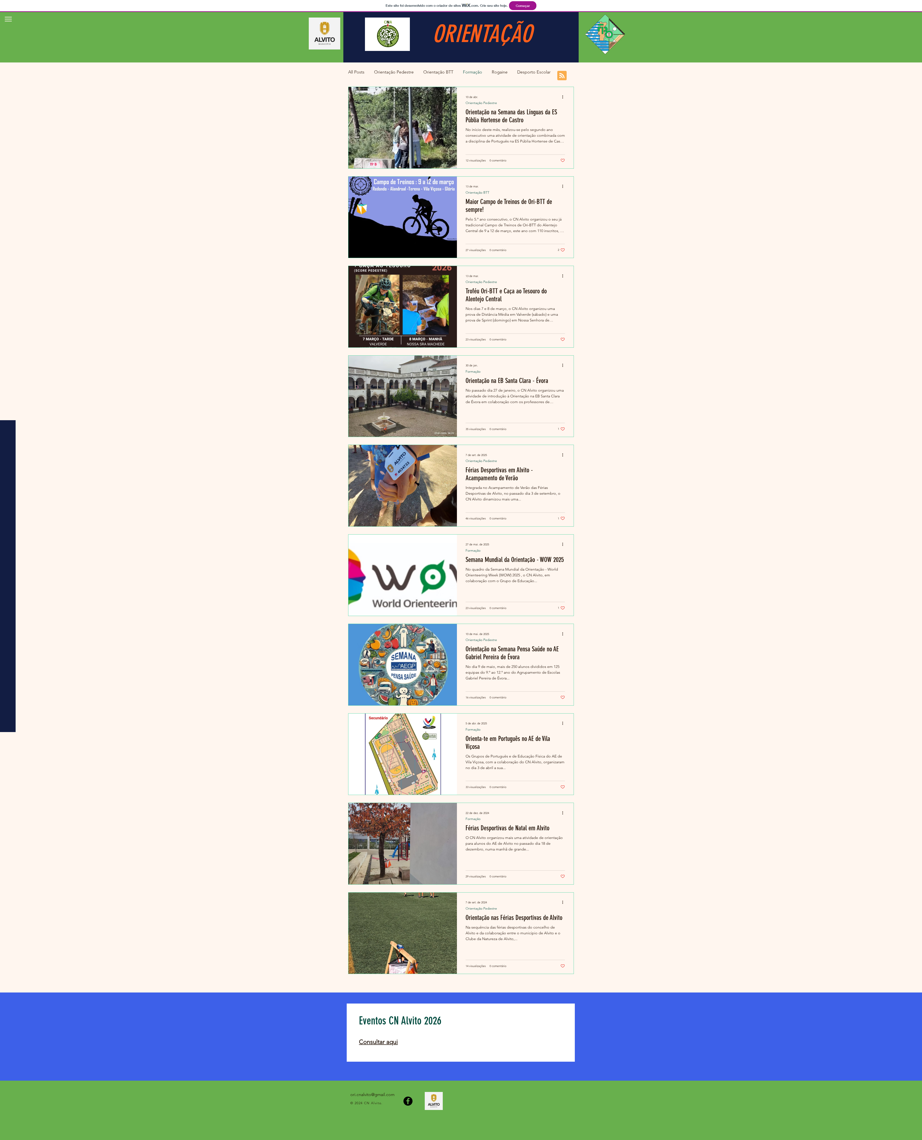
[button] (8, 19)
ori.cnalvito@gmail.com (372, 1094)
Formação (472, 72)
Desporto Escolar (534, 72)
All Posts (356, 72)
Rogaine (500, 72)
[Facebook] (407, 1101)
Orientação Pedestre (394, 72)
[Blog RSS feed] (562, 76)
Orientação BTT (438, 72)
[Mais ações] (564, 97)
